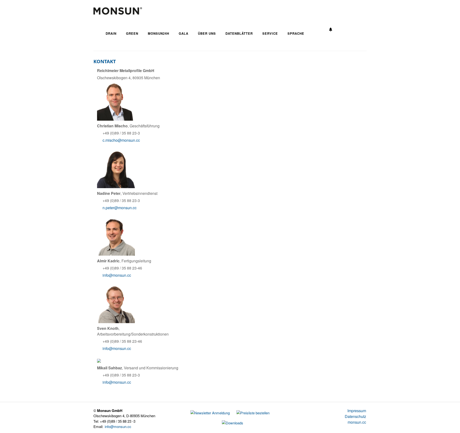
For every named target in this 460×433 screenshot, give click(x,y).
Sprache (296, 33)
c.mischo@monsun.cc (121, 140)
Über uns (207, 33)
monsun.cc (357, 422)
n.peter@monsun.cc (120, 207)
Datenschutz (355, 416)
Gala (183, 33)
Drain (111, 33)
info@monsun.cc (117, 275)
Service (270, 33)
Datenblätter (239, 33)
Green (132, 33)
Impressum (356, 410)
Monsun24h (158, 33)
